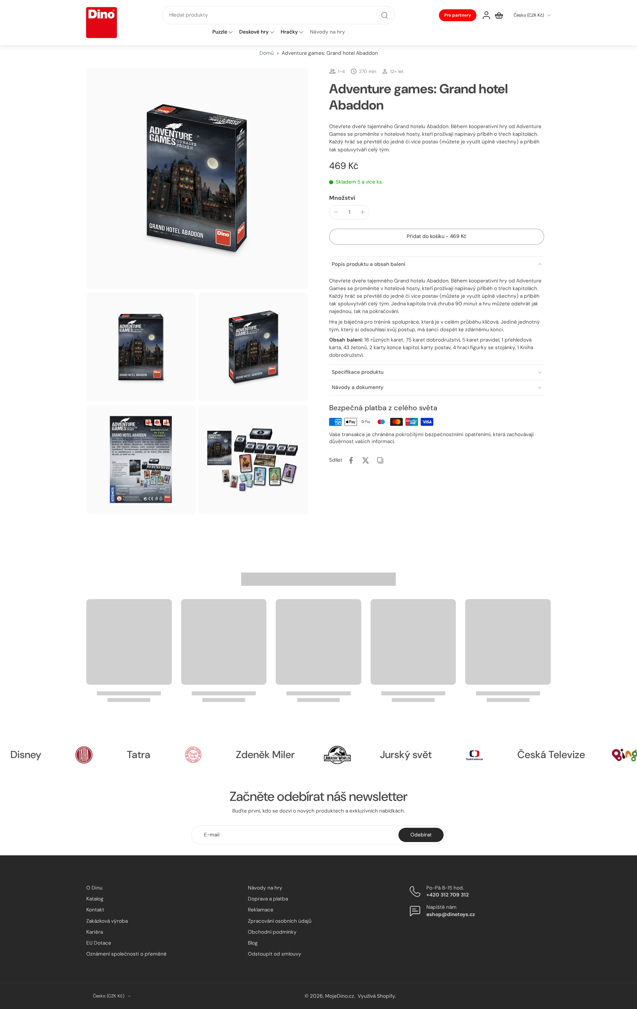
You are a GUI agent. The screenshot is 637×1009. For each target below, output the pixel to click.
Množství (342, 197)
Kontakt (95, 909)
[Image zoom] (197, 178)
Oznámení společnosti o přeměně (126, 954)
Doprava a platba (268, 898)
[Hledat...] (384, 15)
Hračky (289, 32)
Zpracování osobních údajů (280, 920)
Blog (253, 943)
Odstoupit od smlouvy (274, 954)
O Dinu (94, 888)
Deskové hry (254, 32)
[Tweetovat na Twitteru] (365, 460)
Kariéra (94, 931)
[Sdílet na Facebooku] (351, 460)
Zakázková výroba (107, 920)
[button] (436, 236)
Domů (266, 53)
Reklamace (260, 909)
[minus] (336, 212)
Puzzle (219, 32)
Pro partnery (457, 15)
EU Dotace (98, 943)
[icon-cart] (499, 15)
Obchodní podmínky (272, 931)
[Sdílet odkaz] (380, 460)
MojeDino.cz (339, 995)
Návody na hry (265, 888)
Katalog (95, 898)
